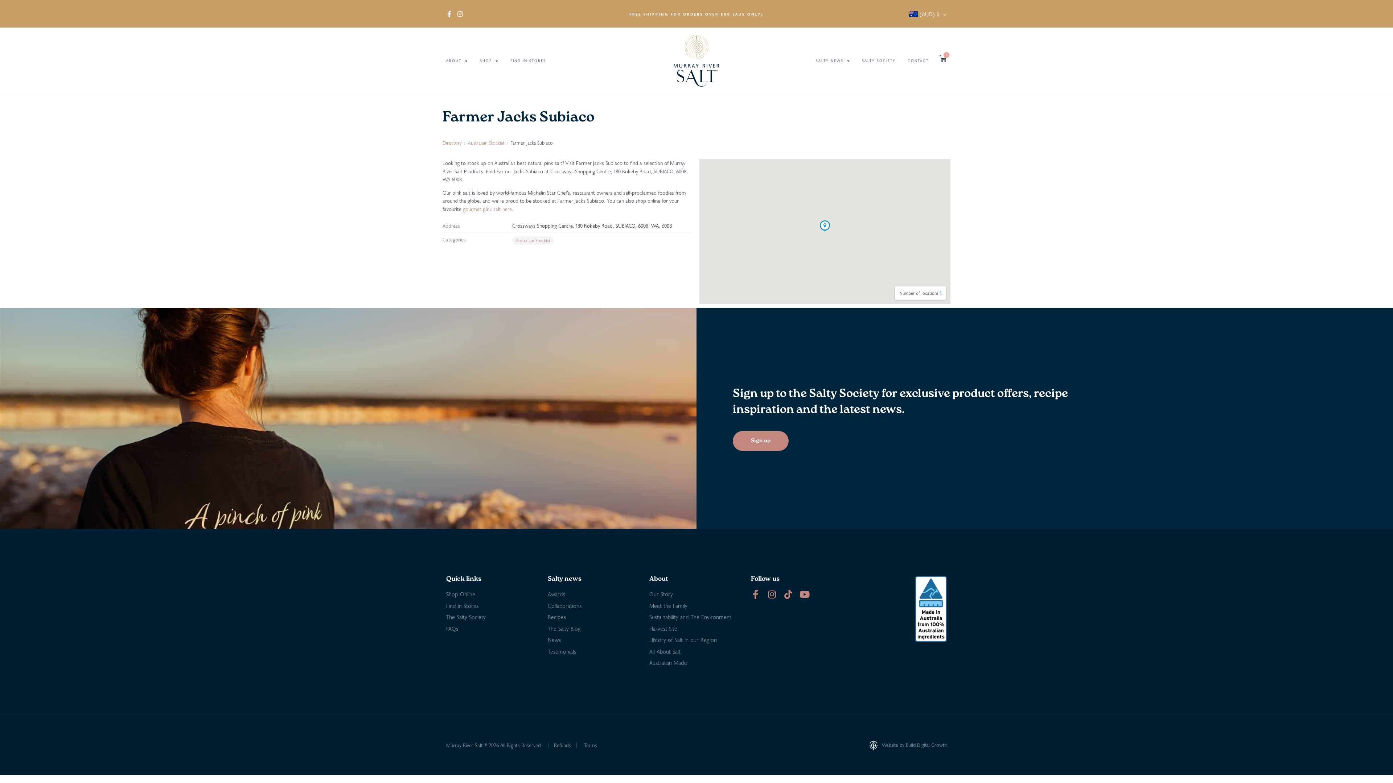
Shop (486, 60)
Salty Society (879, 60)
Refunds (562, 745)
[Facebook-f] (755, 594)
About (453, 60)
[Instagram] (771, 594)
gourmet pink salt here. (488, 209)
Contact (918, 60)
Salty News (829, 60)
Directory (452, 143)
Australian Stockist (486, 143)
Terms (590, 745)
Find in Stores (528, 60)
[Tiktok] (788, 594)
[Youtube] (804, 594)
